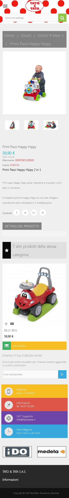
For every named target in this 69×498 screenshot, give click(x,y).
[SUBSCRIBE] (62, 374)
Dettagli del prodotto (22, 226)
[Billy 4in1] (12, 323)
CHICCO (14, 165)
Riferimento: (9, 160)
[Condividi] (16, 212)
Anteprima (6, 323)
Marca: (6, 165)
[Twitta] (25, 212)
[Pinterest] (42, 212)
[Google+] (34, 212)
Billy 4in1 (10, 330)
